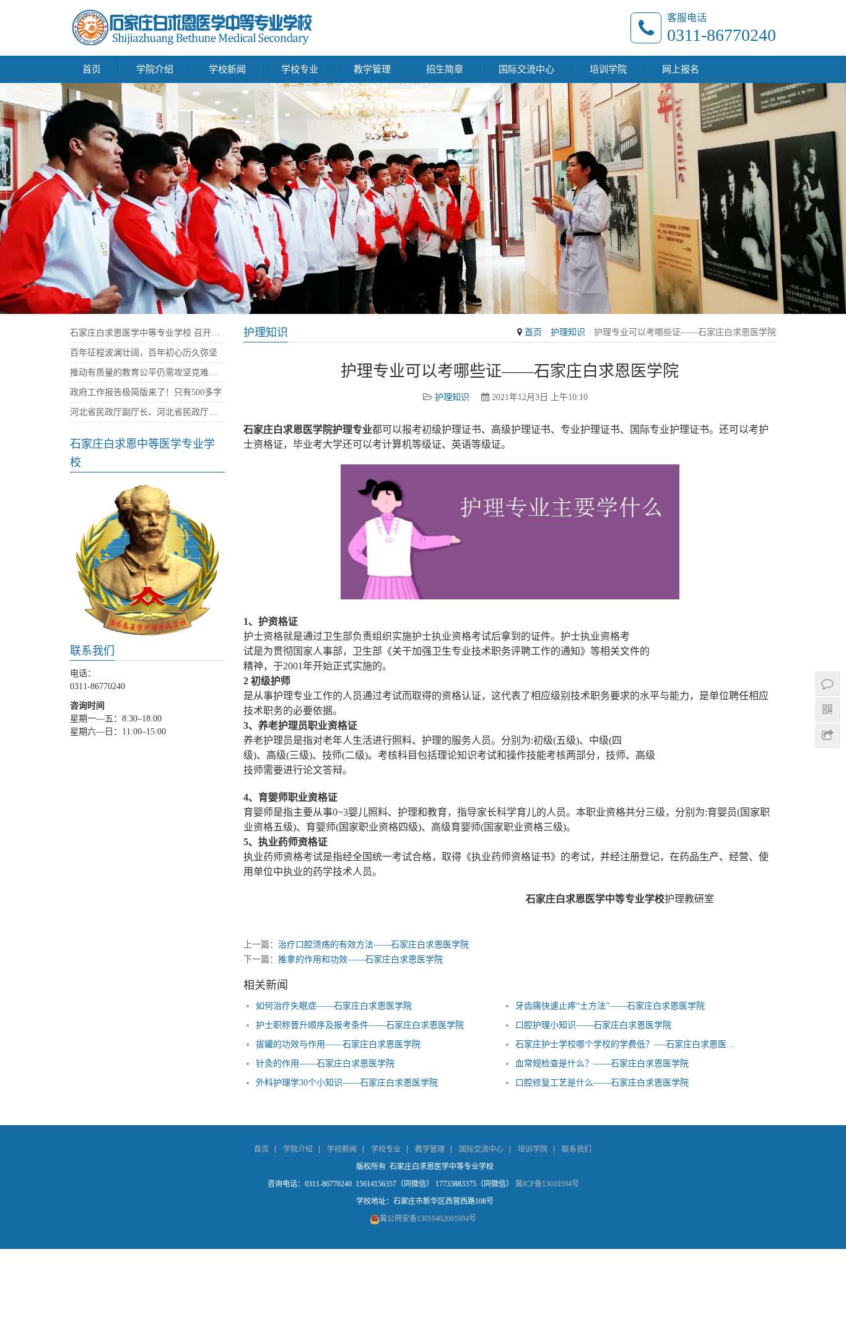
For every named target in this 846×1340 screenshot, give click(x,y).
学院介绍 (154, 69)
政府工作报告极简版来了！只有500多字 (146, 392)
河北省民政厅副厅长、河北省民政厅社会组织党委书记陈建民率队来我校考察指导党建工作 (147, 412)
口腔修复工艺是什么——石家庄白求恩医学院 (602, 1082)
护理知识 (568, 332)
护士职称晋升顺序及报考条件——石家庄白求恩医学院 (360, 1025)
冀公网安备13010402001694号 (428, 1218)
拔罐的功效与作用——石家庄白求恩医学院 (338, 1044)
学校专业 (299, 69)
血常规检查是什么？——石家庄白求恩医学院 (602, 1063)
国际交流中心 (526, 69)
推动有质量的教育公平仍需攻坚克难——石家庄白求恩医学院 (147, 372)
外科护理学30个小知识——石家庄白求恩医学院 (347, 1082)
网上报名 (680, 69)
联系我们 (576, 1149)
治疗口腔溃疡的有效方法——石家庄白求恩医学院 (373, 944)
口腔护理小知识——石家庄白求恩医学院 (593, 1025)
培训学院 (608, 69)
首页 (91, 69)
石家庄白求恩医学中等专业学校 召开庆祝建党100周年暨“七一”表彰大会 (147, 332)
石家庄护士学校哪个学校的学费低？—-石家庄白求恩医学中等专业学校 (629, 1044)
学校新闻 (227, 69)
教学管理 (372, 69)
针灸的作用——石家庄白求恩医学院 (325, 1063)
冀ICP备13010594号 (547, 1184)
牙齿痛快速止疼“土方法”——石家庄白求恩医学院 (610, 1006)
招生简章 (444, 69)
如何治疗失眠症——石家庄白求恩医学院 (334, 1006)
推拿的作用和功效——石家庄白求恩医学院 (360, 959)
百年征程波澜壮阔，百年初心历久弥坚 (143, 352)
